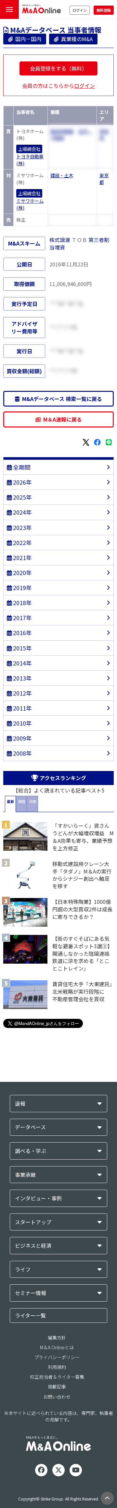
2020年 (22, 573)
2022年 (22, 542)
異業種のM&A (75, 39)
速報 (20, 1103)
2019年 (22, 588)
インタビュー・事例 (38, 1198)
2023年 (22, 527)
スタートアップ (33, 1222)
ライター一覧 (30, 1315)
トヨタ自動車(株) (30, 160)
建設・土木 (61, 175)
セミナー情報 (30, 1293)
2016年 (22, 633)
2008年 (22, 753)
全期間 (21, 467)
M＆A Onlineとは (57, 1347)
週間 (21, 801)
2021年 (22, 557)
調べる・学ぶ (30, 1151)
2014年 (22, 663)
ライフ (23, 1269)
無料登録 (104, 10)
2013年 (22, 678)
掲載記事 (57, 1386)
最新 (10, 801)
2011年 (22, 708)
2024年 (22, 512)
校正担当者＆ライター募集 (57, 1376)
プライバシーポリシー (57, 1357)
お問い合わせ (57, 1396)
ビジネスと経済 (33, 1245)
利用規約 (57, 1367)
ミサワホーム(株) (30, 204)
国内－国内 (27, 39)
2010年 (22, 723)
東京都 (104, 178)
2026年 (22, 482)
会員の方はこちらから (58, 85)
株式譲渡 (59, 240)
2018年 (22, 603)
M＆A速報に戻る (61, 419)
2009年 (22, 738)
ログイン (79, 10)
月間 (32, 801)
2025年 (22, 497)
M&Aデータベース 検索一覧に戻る (61, 399)
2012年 (22, 693)
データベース (30, 1127)
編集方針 (57, 1337)
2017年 (22, 618)
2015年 (22, 648)
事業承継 (25, 1175)
